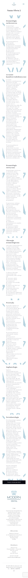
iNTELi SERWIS (15, 568)
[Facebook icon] (14, 571)
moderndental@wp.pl (14, 557)
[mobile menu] (23, 4)
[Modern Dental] (14, 4)
